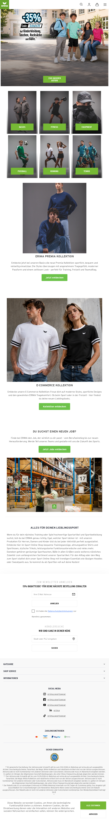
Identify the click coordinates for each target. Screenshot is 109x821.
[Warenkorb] (97, 4)
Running (54, 171)
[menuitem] (105, 4)
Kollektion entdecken (54, 406)
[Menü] (105, 4)
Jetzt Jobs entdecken (54, 449)
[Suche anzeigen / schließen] (47, 4)
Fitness (54, 127)
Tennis (87, 171)
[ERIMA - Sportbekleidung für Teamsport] (4, 7)
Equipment (87, 127)
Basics (22, 127)
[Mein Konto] (89, 4)
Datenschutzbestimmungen (60, 611)
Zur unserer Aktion (54, 79)
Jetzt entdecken (54, 277)
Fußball (22, 171)
